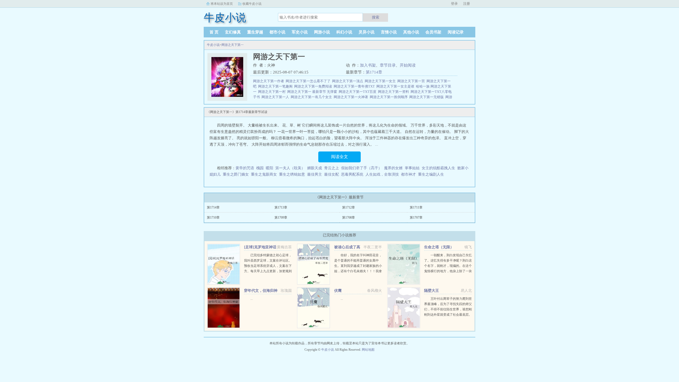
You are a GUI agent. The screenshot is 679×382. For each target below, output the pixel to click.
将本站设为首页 (222, 4)
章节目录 (388, 65)
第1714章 (374, 72)
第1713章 (281, 207)
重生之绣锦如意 (292, 174)
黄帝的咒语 (245, 168)
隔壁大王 (431, 291)
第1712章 (348, 207)
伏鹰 (338, 291)
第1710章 (213, 217)
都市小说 (277, 32)
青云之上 (331, 168)
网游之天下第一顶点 (348, 81)
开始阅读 (408, 65)
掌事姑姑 (412, 168)
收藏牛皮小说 (252, 4)
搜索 (375, 17)
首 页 (214, 32)
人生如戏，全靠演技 (382, 174)
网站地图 (368, 349)
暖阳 (269, 168)
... (251, 299)
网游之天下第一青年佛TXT (355, 86)
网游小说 (322, 32)
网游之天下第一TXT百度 (358, 92)
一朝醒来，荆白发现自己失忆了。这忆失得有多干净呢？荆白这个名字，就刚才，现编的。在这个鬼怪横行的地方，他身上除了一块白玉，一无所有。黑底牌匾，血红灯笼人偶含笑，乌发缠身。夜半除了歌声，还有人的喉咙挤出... (448, 271)
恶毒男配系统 (352, 174)
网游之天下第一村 (272, 92)
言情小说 (389, 32)
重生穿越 (255, 32)
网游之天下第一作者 (269, 81)
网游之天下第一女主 (381, 81)
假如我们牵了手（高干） (361, 168)
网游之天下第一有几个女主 (312, 97)
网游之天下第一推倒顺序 (389, 97)
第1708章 (348, 217)
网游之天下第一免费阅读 (314, 86)
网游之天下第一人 (276, 97)
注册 (466, 4)
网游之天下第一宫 (411, 81)
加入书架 (368, 65)
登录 (454, 4)
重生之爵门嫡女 (236, 174)
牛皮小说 (213, 45)
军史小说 (300, 32)
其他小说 (411, 32)
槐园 (260, 168)
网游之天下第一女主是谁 (396, 86)
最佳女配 (331, 174)
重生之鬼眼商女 (264, 174)
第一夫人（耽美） (290, 168)
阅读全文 (339, 156)
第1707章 (416, 217)
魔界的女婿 (393, 168)
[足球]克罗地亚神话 (260, 247)
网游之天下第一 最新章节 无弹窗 (313, 92)
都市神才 (408, 174)
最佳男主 (314, 174)
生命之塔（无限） (439, 247)
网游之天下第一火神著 (352, 97)
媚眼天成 (314, 168)
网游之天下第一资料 (394, 92)
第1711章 (416, 207)
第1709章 (281, 217)
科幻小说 (344, 32)
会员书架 (433, 32)
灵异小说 (367, 32)
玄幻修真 (233, 32)
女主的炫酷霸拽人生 (438, 168)
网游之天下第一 (232, 45)
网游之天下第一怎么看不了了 (309, 81)
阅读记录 (456, 32)
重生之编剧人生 (431, 174)
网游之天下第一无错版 (427, 97)
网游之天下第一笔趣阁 (276, 86)
